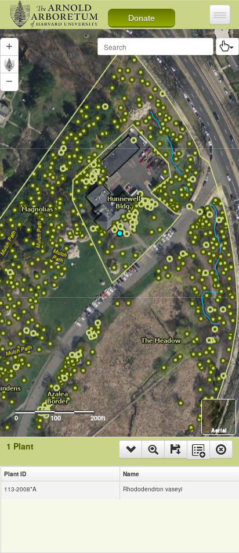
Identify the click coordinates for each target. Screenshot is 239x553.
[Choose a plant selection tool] (227, 46)
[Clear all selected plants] (221, 449)
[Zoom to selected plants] (153, 449)
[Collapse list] (130, 449)
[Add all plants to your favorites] (198, 449)
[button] (9, 82)
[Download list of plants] (175, 449)
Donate (141, 18)
